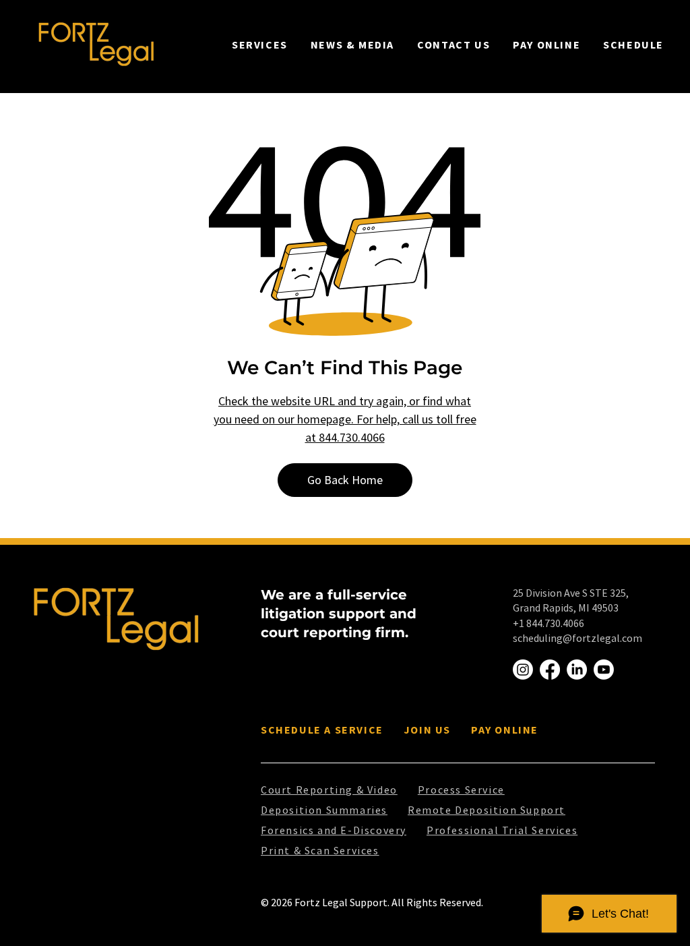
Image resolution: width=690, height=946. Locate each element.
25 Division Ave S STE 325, (571, 592)
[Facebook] (550, 669)
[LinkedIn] (577, 669)
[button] (259, 44)
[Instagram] (523, 669)
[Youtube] (604, 669)
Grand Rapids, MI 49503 (566, 607)
